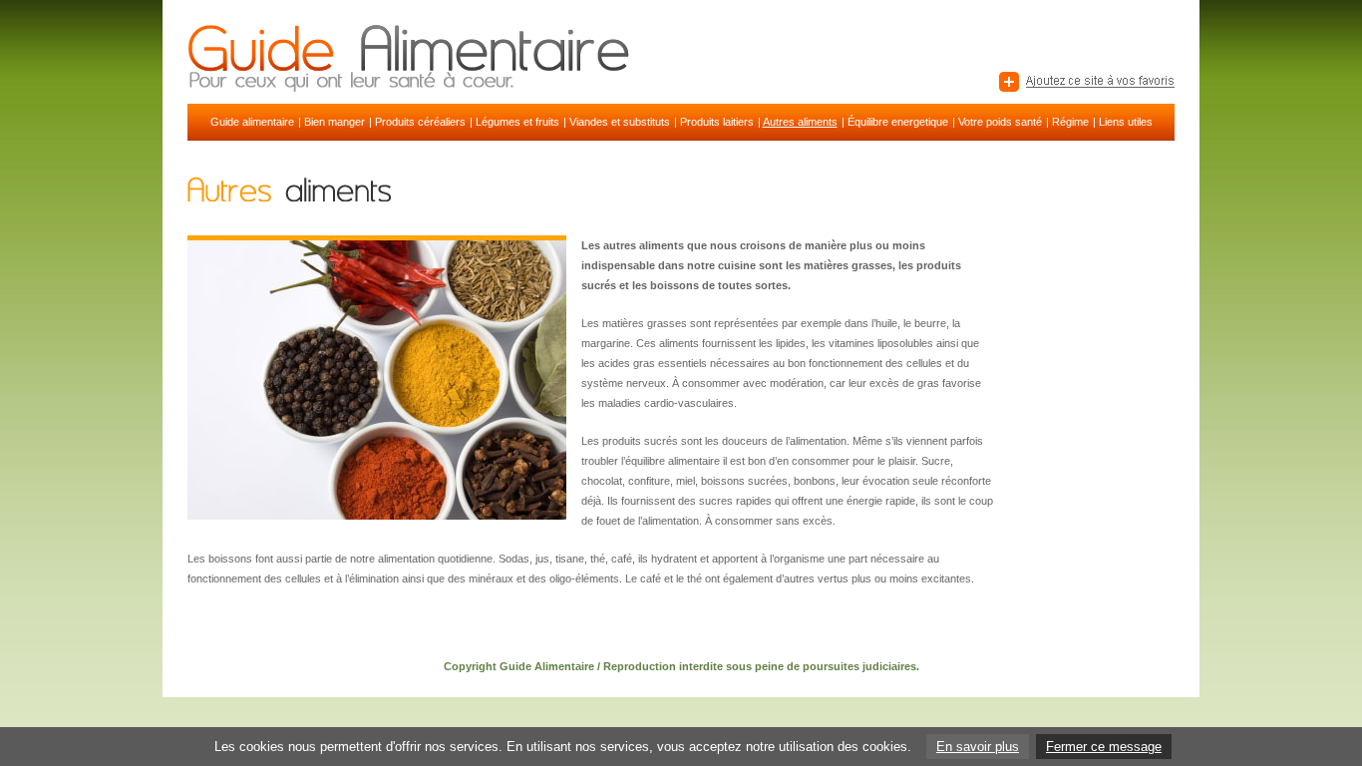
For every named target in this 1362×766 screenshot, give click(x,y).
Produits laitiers (717, 122)
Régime (1070, 122)
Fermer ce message (1104, 746)
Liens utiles (1126, 122)
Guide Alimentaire (547, 666)
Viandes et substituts (619, 122)
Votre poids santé (1000, 122)
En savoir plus (977, 746)
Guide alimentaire (252, 122)
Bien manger (334, 122)
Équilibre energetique (898, 122)
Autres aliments (800, 122)
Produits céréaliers (420, 122)
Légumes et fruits (517, 122)
